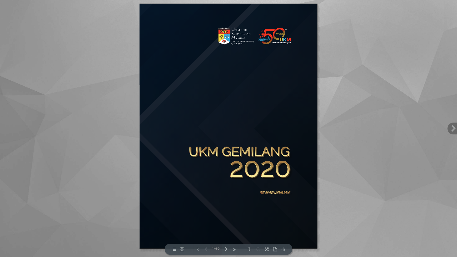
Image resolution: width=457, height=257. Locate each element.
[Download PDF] (275, 249)
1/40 (216, 248)
